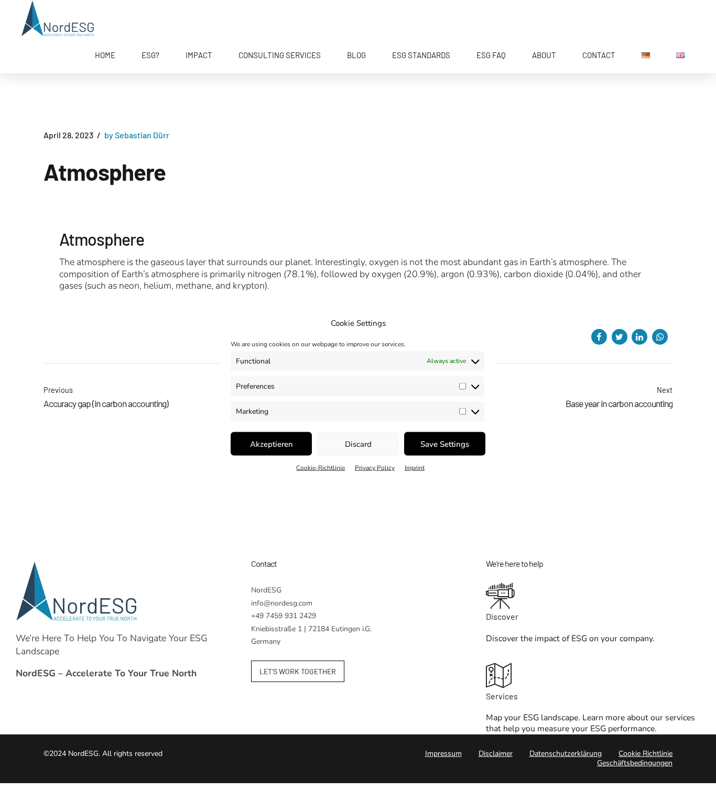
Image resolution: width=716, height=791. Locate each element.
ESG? (150, 55)
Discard (358, 443)
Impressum (443, 754)
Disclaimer (496, 754)
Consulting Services (279, 55)
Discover (502, 616)
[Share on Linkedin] (639, 337)
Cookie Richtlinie (645, 754)
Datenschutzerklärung (565, 754)
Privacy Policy (375, 468)
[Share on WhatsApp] (660, 337)
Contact (598, 55)
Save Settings (444, 443)
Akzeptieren (271, 443)
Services (502, 696)
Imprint (415, 468)
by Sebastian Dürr (136, 135)
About (544, 55)
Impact (199, 55)
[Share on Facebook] (599, 337)
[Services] (593, 677)
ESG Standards (421, 55)
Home (105, 55)
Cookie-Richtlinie (320, 468)
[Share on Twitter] (619, 337)
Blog (356, 55)
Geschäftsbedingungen (634, 763)
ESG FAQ (491, 55)
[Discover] (593, 597)
